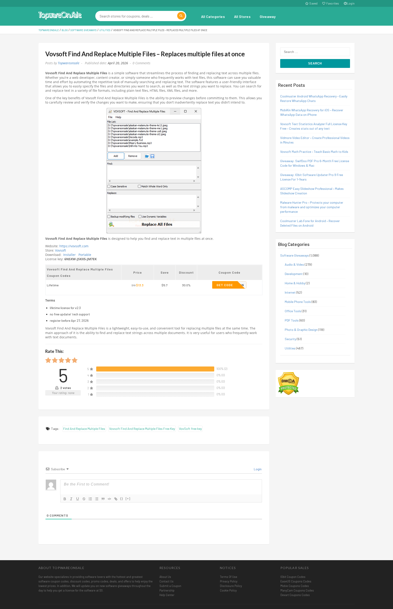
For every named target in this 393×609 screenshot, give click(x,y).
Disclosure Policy (231, 586)
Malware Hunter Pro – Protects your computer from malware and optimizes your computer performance (311, 207)
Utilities (290, 348)
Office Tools (293, 311)
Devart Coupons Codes (295, 595)
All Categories (213, 16)
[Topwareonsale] (60, 15)
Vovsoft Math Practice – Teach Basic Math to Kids (314, 151)
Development (294, 274)
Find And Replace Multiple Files (84, 429)
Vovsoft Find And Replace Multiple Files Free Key (142, 429)
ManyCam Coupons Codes (297, 590)
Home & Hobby (295, 283)
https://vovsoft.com (73, 246)
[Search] (181, 16)
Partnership (166, 590)
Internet (290, 292)
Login (351, 3)
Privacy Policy (228, 581)
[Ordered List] (90, 499)
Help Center (166, 595)
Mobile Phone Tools (298, 302)
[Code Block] (109, 499)
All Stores (242, 16)
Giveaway (268, 16)
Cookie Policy (228, 590)
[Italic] (71, 499)
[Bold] (65, 499)
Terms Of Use (228, 577)
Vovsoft (61, 250)
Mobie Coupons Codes (294, 586)
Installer (69, 255)
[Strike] (84, 499)
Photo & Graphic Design (301, 330)
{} (121, 498)
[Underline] (77, 499)
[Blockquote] (103, 499)
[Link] (116, 499)
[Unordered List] (96, 499)
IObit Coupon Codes (292, 577)
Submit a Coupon (170, 586)
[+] (128, 498)
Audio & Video (294, 264)
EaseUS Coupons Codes (295, 581)
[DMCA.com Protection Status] (288, 383)
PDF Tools (292, 320)
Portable (84, 255)
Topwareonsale (68, 63)
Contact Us (166, 581)
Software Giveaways (294, 255)
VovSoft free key (190, 429)
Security (290, 339)
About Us (165, 577)
